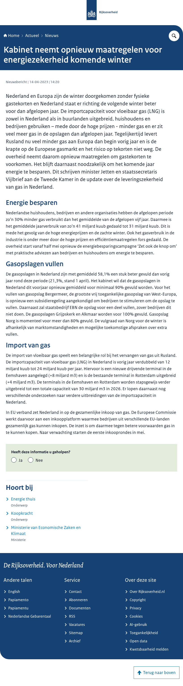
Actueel (32, 35)
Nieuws (51, 35)
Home (13, 35)
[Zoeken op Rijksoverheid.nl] (174, 36)
